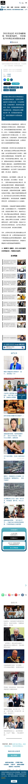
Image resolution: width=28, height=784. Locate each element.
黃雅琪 (9, 74)
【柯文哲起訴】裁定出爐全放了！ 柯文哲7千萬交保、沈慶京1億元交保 (9, 269)
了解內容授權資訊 (17, 746)
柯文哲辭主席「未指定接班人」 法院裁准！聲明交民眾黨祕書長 (9, 311)
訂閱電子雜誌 (19, 762)
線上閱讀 (14, 755)
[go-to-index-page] (11, 42)
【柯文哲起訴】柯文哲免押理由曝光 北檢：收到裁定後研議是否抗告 (9, 262)
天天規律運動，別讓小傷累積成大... (14, 457)
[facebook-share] (4, 79)
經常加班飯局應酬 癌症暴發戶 (13, 416)
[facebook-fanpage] (13, 769)
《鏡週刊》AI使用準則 (14, 766)
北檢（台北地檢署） (13, 87)
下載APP (12, 764)
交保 (21, 87)
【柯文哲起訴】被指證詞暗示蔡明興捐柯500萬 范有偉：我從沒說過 (9, 290)
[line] (9, 769)
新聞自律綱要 (20, 764)
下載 (25, 595)
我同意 (14, 781)
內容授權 (6, 764)
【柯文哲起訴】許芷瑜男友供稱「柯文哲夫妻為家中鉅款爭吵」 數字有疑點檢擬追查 (9, 283)
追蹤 (12, 595)
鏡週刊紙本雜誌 (17, 744)
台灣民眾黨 (12, 90)
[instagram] (16, 769)
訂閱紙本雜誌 (3, 2)
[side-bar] (26, 2)
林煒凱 (9, 76)
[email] (20, 769)
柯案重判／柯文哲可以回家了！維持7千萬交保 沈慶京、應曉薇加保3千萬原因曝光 (9, 304)
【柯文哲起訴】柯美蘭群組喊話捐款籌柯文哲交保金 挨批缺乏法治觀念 (9, 276)
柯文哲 (5, 87)
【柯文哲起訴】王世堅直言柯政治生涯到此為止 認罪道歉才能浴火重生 (9, 297)
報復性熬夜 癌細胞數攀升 (9, 337)
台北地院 (6, 90)
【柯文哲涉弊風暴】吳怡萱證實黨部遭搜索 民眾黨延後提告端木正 (9, 318)
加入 (6, 595)
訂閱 (19, 595)
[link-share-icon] (11, 79)
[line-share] (8, 79)
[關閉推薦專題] (26, 385)
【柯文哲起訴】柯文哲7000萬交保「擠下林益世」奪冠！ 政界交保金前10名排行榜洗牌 (9, 325)
